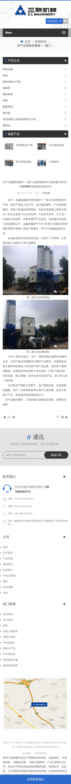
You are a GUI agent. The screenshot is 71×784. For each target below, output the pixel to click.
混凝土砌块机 (10, 631)
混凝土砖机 (9, 636)
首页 (28, 41)
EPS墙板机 (9, 642)
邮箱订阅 (56, 455)
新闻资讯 (41, 41)
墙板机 (6, 87)
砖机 (5, 75)
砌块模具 (8, 94)
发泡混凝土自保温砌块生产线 (19, 119)
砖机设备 (8, 69)
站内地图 (8, 587)
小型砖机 (54, 161)
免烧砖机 (54, 757)
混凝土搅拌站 (37, 762)
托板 (5, 100)
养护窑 (6, 112)
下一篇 (60, 417)
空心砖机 (8, 619)
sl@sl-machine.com (23, 506)
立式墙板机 (9, 653)
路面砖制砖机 (10, 665)
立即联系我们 (35, 779)
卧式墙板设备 (23, 161)
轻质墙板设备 (10, 659)
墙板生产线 (9, 648)
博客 (5, 581)
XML (5, 592)
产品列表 (8, 558)
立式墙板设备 (56, 145)
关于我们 (8, 552)
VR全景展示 (9, 575)
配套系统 (8, 106)
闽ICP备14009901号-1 (48, 747)
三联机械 (45, 193)
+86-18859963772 (23, 513)
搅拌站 (6, 125)
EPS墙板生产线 (24, 145)
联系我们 (8, 569)
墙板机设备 (19, 762)
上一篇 (11, 417)
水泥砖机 (8, 614)
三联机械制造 (40, 753)
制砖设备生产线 (12, 81)
